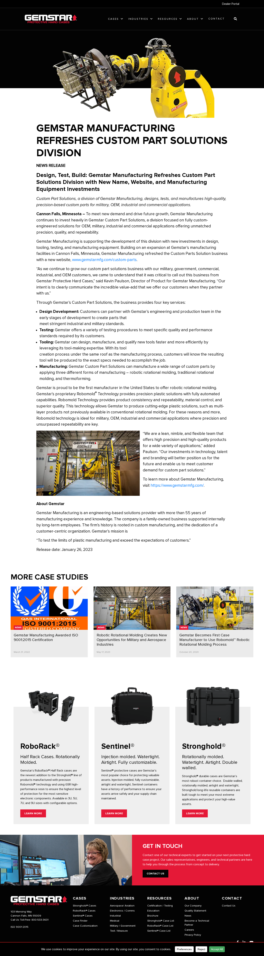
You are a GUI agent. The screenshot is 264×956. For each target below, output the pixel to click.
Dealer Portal (230, 3)
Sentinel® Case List (158, 931)
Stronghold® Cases (84, 905)
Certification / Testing (160, 905)
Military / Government (122, 925)
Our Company (193, 905)
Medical (114, 920)
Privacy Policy (193, 935)
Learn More (33, 813)
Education (153, 910)
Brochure (152, 915)
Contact (216, 18)
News (18, 628)
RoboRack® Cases (84, 910)
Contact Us (155, 873)
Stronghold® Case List (160, 920)
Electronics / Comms (122, 910)
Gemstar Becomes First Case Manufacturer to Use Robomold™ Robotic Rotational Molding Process (214, 639)
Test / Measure (119, 931)
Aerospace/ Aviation (122, 905)
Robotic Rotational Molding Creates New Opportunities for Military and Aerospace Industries (132, 639)
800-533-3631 (40, 919)
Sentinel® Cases (83, 915)
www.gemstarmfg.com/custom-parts (104, 260)
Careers (189, 930)
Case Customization (85, 925)
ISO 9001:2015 (19, 927)
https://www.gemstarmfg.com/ (177, 485)
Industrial (115, 915)
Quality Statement (195, 910)
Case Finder (80, 920)
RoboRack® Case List (160, 925)
